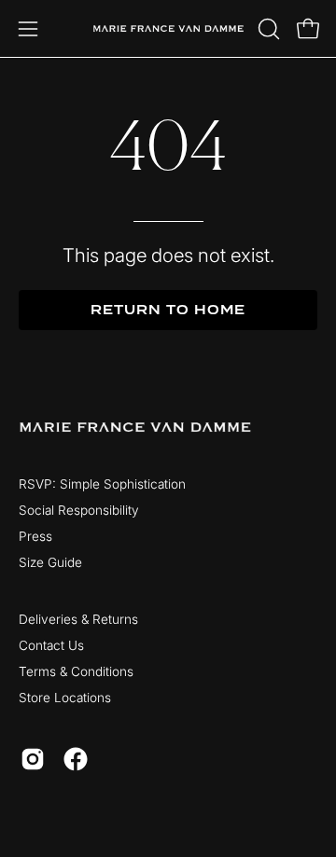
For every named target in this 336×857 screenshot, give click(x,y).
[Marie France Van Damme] (168, 28)
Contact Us (51, 645)
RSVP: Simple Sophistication (102, 484)
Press (35, 536)
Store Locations (65, 697)
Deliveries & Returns (78, 619)
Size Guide (50, 562)
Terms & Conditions (76, 671)
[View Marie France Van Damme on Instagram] (33, 759)
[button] (267, 29)
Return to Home (168, 310)
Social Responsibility (79, 510)
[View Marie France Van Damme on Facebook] (76, 759)
